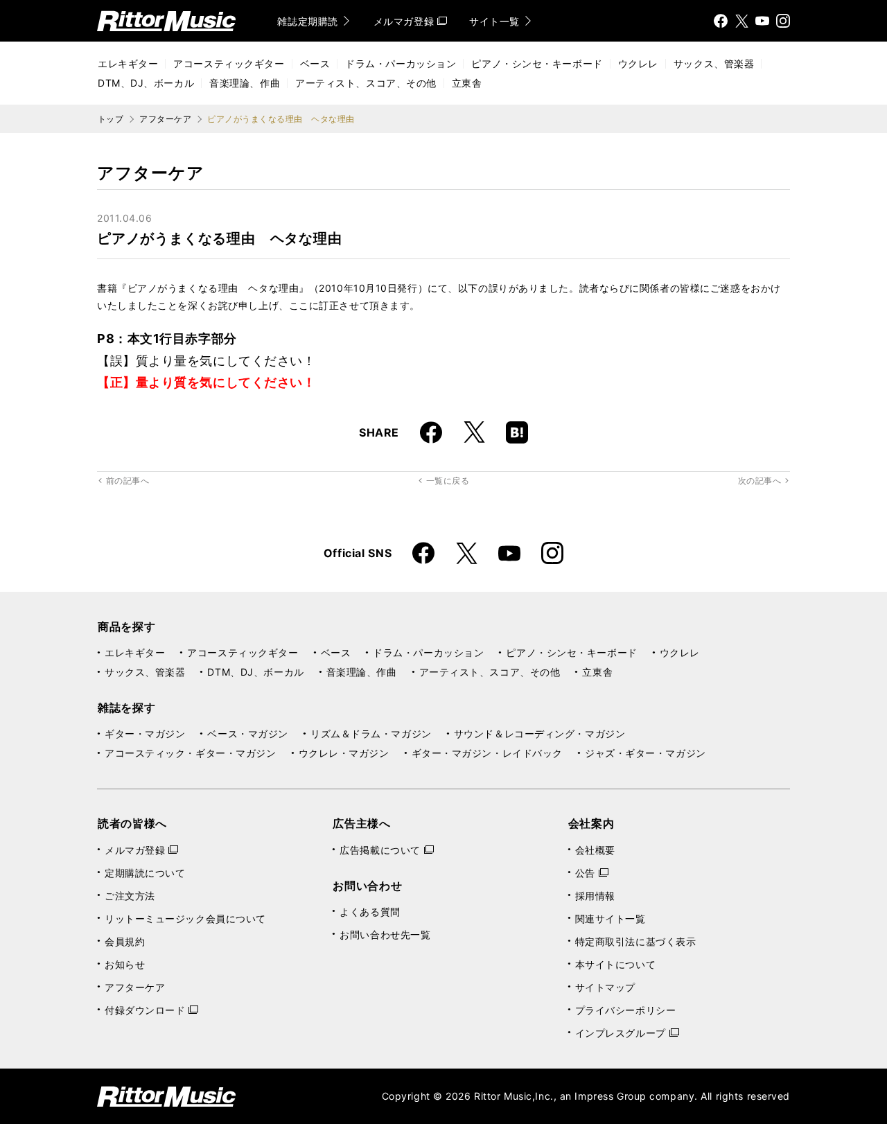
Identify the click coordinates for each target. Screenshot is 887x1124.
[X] (741, 21)
